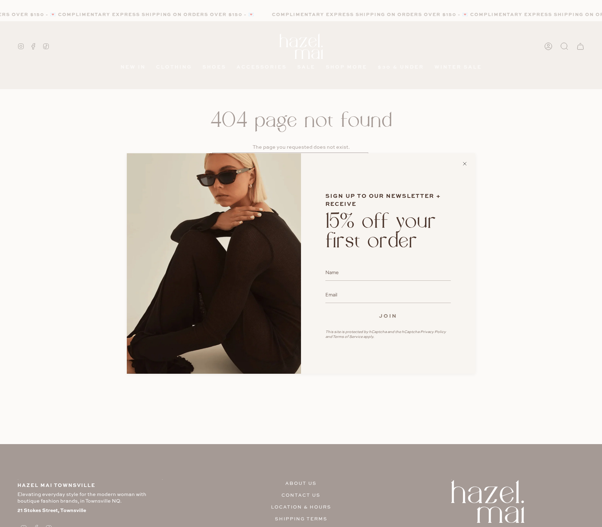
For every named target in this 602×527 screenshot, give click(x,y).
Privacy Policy (433, 331)
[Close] (464, 163)
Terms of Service (348, 336)
